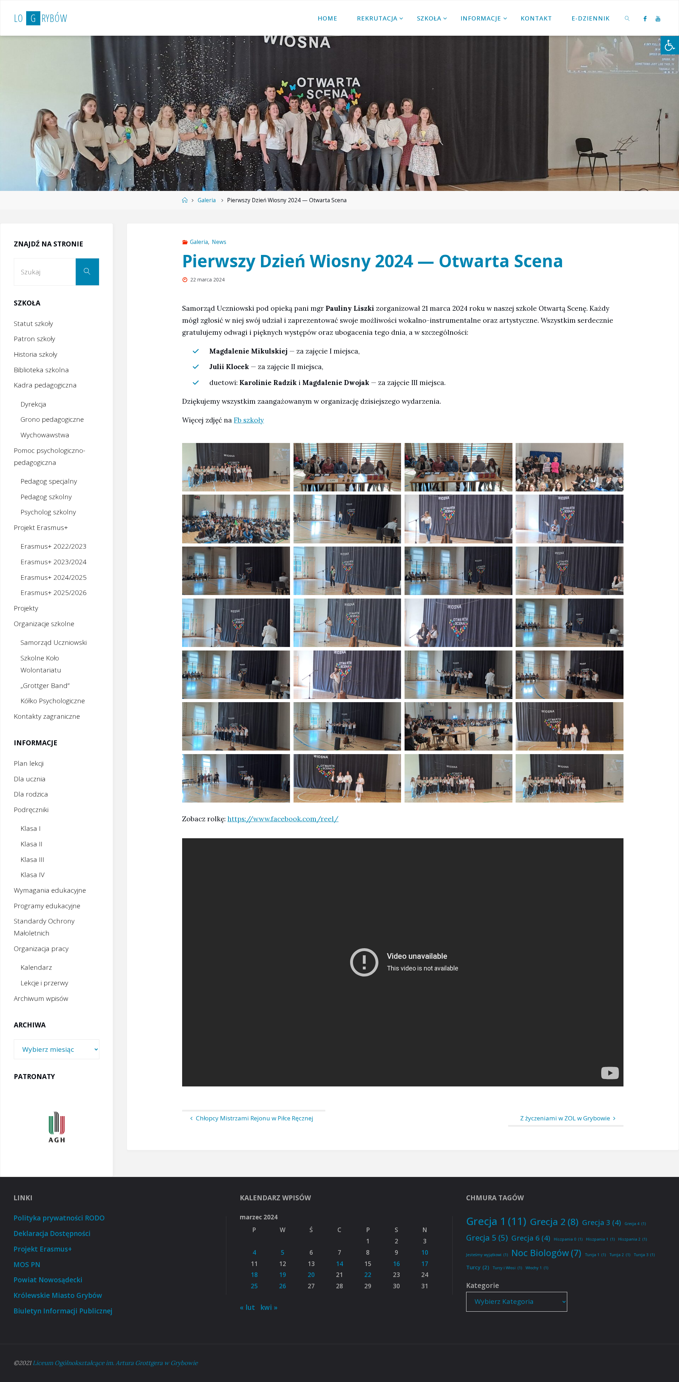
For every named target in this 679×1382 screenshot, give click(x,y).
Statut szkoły (33, 323)
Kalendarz (36, 967)
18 (254, 1275)
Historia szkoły (35, 354)
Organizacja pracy (41, 948)
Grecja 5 (487, 1237)
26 (282, 1286)
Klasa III (32, 859)
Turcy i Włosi (507, 1267)
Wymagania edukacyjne (50, 890)
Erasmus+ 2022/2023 (54, 546)
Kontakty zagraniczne (47, 716)
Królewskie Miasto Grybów (57, 1295)
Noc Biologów (546, 1253)
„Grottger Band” (45, 685)
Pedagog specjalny (49, 481)
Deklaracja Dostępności (52, 1233)
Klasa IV (33, 874)
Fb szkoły (249, 420)
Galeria (207, 200)
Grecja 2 (554, 1221)
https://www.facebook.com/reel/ (282, 819)
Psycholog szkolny (48, 512)
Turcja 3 (644, 1254)
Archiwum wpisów (41, 998)
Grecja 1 (496, 1221)
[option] (56, 1127)
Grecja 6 (530, 1238)
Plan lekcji (28, 763)
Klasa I (31, 828)
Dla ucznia (30, 778)
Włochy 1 (537, 1267)
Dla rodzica (31, 794)
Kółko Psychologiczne (53, 700)
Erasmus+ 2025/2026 (54, 592)
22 (367, 1275)
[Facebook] (645, 18)
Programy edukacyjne (47, 905)
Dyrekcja (33, 404)
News (219, 242)
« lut (247, 1307)
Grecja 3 (601, 1222)
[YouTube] (658, 18)
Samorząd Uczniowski (54, 642)
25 (254, 1286)
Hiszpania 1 (600, 1239)
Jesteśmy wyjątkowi (487, 1254)
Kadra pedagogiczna (45, 385)
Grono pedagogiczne (52, 419)
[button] (670, 45)
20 (311, 1275)
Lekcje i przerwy (44, 982)
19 (282, 1275)
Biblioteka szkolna (41, 369)
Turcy (477, 1267)
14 (339, 1264)
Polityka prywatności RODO (59, 1218)
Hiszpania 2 (632, 1239)
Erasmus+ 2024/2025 (54, 577)
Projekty (26, 608)
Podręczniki (31, 809)
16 (396, 1264)
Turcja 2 (619, 1254)
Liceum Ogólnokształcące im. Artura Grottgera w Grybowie (115, 1363)
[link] (627, 18)
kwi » (269, 1307)
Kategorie (482, 1285)
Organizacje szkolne (44, 623)
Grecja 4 (635, 1223)
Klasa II (31, 844)
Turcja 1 (595, 1254)
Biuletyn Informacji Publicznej (62, 1311)
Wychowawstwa (45, 434)
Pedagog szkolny (46, 496)
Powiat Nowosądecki (47, 1279)
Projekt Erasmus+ (41, 527)
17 (424, 1264)
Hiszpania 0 (568, 1239)
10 (424, 1252)
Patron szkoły (34, 338)
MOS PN (26, 1264)
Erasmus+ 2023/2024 (54, 561)
